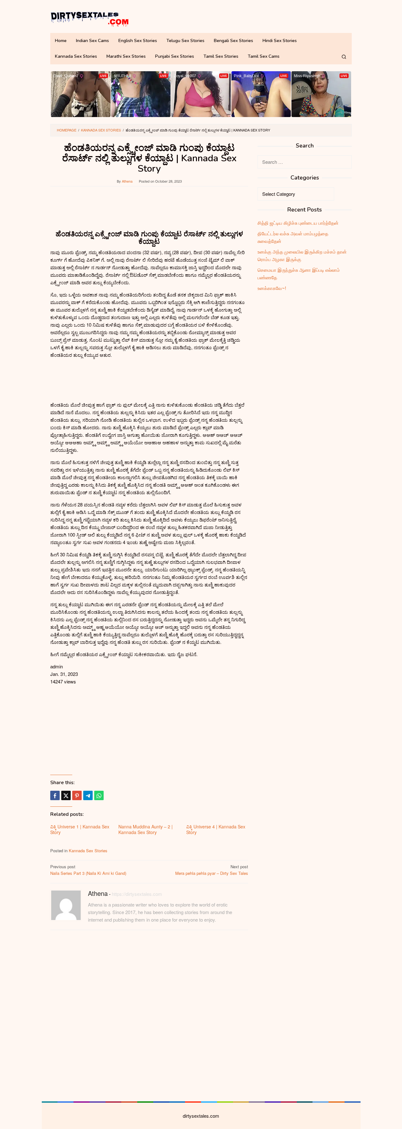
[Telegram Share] (88, 795)
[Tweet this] (66, 795)
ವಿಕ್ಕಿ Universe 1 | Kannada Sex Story (79, 829)
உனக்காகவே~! (272, 288)
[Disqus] (149, 1014)
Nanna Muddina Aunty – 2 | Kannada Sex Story (145, 829)
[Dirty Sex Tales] (89, 18)
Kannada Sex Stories (88, 850)
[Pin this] (77, 795)
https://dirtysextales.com (137, 894)
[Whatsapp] (99, 795)
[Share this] (55, 795)
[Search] (344, 56)
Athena (98, 893)
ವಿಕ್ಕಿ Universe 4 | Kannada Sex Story (215, 829)
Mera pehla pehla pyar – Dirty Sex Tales (211, 870)
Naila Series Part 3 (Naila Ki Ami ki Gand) (88, 870)
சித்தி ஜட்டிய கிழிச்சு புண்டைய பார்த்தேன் (298, 222)
